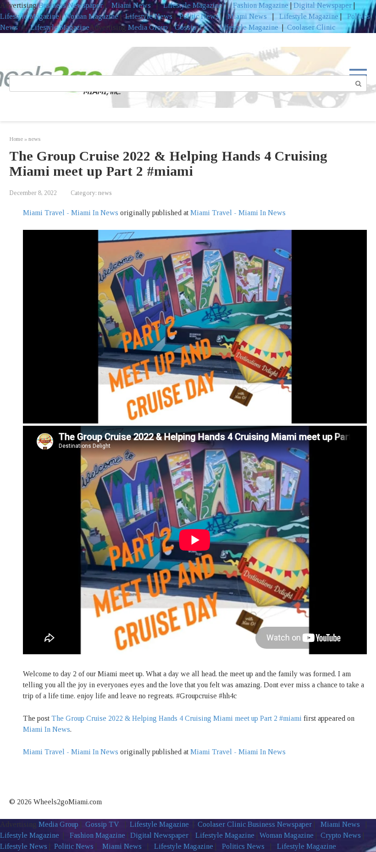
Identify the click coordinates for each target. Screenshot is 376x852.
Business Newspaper (71, 5)
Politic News (198, 16)
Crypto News (341, 835)
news (105, 192)
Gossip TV (192, 27)
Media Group (148, 27)
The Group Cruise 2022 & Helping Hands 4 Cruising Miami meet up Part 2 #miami (176, 718)
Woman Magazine (91, 16)
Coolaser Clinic (311, 27)
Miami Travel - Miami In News (70, 213)
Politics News (243, 846)
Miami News (131, 5)
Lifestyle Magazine (191, 5)
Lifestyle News (147, 16)
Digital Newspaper (322, 5)
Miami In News (46, 729)
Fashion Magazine (260, 5)
